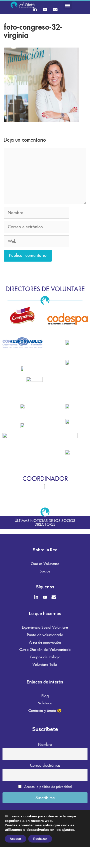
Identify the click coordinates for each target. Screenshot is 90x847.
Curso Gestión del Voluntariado (45, 649)
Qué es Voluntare (45, 563)
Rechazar (40, 839)
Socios (45, 571)
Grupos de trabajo (45, 657)
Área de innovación (45, 642)
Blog (45, 695)
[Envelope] (55, 9)
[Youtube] (45, 9)
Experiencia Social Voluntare (45, 627)
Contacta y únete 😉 (45, 710)
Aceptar (15, 839)
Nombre (45, 744)
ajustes (68, 830)
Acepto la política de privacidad (48, 787)
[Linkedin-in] (34, 9)
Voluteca (45, 703)
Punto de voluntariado (45, 634)
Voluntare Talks (45, 664)
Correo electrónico (45, 765)
